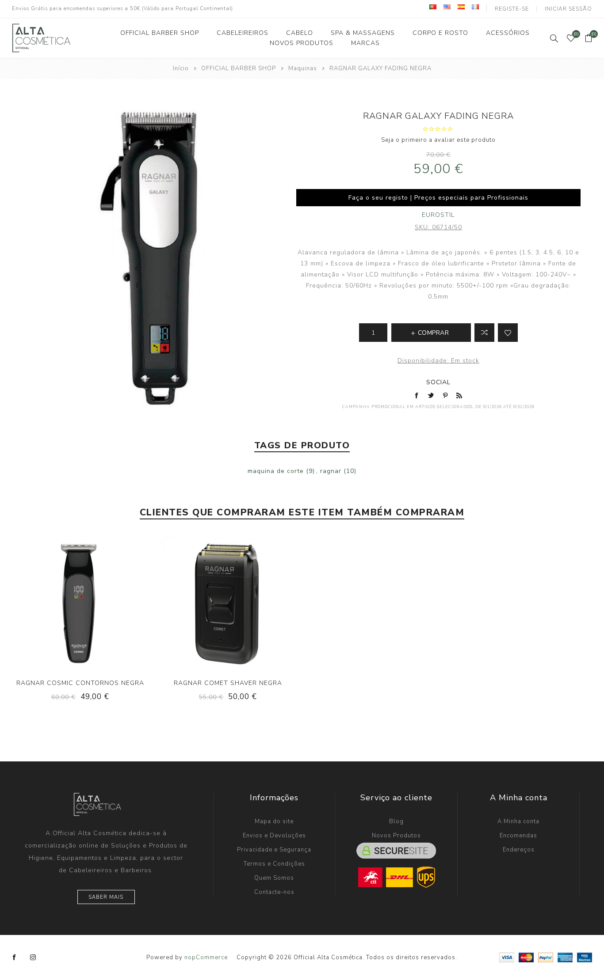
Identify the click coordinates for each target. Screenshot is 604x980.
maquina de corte (276, 471)
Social (438, 382)
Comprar (98, 602)
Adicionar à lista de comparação (484, 332)
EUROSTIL (438, 215)
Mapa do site (274, 821)
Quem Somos (274, 878)
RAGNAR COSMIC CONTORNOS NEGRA (80, 683)
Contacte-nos (274, 892)
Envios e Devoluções (274, 836)
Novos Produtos (396, 836)
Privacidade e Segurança (274, 850)
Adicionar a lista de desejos (508, 332)
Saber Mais (105, 897)
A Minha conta (518, 821)
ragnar (330, 471)
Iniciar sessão (568, 8)
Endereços (519, 850)
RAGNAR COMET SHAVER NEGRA (228, 683)
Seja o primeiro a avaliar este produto (438, 140)
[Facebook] (15, 957)
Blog (396, 821)
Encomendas (518, 836)
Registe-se (512, 8)
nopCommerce (206, 957)
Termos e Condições (274, 864)
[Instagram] (33, 957)
